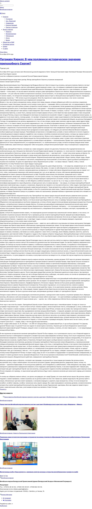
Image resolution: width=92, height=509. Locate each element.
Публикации (10, 36)
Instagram (7, 498)
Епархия (5, 17)
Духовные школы (8, 44)
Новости (8, 31)
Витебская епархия (6, 400)
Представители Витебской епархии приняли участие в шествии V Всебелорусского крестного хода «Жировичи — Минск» (41, 404)
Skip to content (5, 1)
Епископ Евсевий (11, 25)
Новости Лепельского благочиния (24, 433)
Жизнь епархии (8, 29)
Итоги (8, 38)
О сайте (5, 48)
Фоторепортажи (11, 34)
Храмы (5, 46)
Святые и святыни (11, 27)
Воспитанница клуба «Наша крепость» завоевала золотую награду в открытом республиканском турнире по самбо (39, 472)
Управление (10, 23)
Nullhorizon (3, 506)
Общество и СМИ (8, 42)
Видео (8, 40)
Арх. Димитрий (11, 21)
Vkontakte (7, 500)
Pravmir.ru (3, 389)
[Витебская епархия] (7, 478)
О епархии (9, 19)
